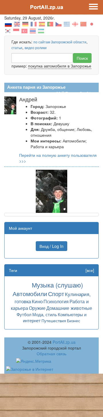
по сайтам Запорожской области (59, 41)
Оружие (37, 307)
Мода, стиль (44, 314)
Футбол (24, 314)
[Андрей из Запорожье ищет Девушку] (51, 191)
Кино (37, 301)
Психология (56, 301)
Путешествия (53, 320)
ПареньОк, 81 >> (81, 93)
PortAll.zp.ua (64, 342)
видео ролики (36, 47)
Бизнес (73, 320)
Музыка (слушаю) (57, 284)
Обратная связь (51, 353)
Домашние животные (69, 307)
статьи (16, 47)
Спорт (56, 293)
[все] (90, 270)
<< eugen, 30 (49, 93)
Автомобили (30, 293)
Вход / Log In (51, 246)
